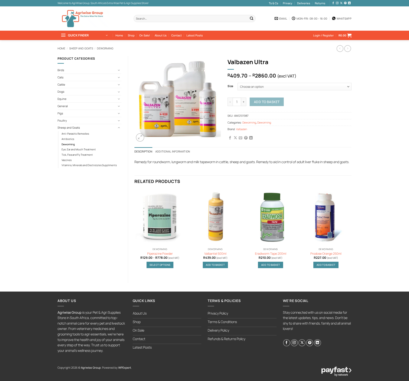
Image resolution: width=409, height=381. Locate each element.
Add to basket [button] (215, 264)
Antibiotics (68, 139)
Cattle (61, 84)
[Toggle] (118, 70)
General (63, 106)
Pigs (60, 113)
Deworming (105, 48)
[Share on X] (235, 138)
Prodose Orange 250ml (325, 254)
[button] (84, 35)
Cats (60, 77)
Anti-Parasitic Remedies (75, 133)
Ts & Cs (273, 3)
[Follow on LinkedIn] (349, 3)
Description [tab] (143, 151)
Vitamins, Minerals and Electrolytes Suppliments (89, 165)
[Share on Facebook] (230, 138)
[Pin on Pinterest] (246, 138)
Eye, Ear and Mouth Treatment (79, 149)
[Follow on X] (341, 3)
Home (119, 35)
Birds (61, 70)
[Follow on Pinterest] (345, 3)
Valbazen (241, 129)
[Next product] (340, 48)
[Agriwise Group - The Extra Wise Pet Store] (86, 18)
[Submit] (251, 18)
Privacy (287, 3)
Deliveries (303, 3)
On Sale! (144, 35)
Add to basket (267, 101)
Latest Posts (194, 35)
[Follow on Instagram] (337, 3)
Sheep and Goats (81, 48)
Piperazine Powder (160, 254)
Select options (160, 264)
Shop (131, 35)
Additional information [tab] (172, 151)
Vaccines (67, 160)
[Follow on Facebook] (333, 3)
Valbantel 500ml (215, 254)
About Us (161, 35)
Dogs (61, 91)
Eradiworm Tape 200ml (270, 254)
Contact (176, 35)
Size (230, 86)
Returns (320, 3)
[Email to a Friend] (240, 138)
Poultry (62, 120)
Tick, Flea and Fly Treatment (77, 155)
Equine (62, 99)
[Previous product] (347, 48)
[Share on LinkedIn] (251, 138)
